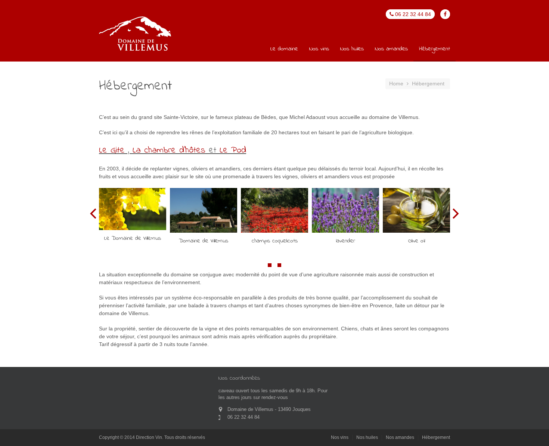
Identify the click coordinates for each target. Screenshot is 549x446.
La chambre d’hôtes (171, 150)
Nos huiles (352, 49)
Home (396, 84)
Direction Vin (149, 437)
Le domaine (284, 49)
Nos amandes (391, 49)
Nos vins (319, 49)
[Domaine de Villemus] (135, 34)
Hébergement (434, 49)
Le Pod (233, 150)
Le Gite (112, 150)
